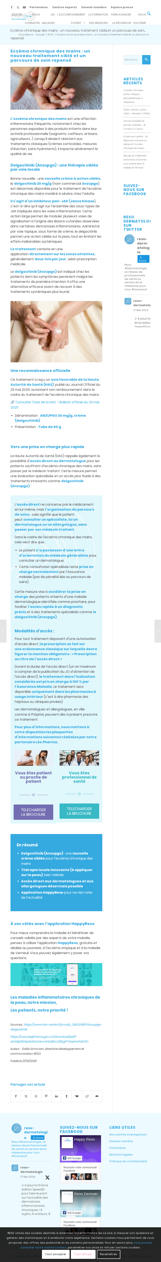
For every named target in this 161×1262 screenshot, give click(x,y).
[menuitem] (38, 7)
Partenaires (39, 7)
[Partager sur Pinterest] (46, 1096)
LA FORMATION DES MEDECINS (98, 16)
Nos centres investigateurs (128, 1134)
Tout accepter (55, 1254)
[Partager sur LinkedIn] (56, 1096)
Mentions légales (121, 1155)
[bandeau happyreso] (56, 974)
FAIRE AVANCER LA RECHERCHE (121, 16)
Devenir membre (93, 7)
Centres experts (64, 7)
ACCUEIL (17, 15)
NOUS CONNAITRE (32, 16)
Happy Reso (84, 1139)
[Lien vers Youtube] (24, 7)
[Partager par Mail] (97, 1096)
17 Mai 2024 (140, 310)
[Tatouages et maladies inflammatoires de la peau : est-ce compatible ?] (3, 631)
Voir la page (74, 1158)
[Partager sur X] (26, 1096)
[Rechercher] (149, 14)
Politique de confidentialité (128, 1161)
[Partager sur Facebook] (16, 1096)
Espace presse (122, 7)
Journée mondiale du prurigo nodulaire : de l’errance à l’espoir (134, 124)
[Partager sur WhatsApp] (36, 1096)
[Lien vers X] (18, 7)
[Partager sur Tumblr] (66, 1096)
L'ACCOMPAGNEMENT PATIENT (71, 16)
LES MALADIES (48, 16)
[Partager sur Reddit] (87, 1096)
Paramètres (108, 1254)
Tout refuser (83, 1254)
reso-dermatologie (144, 303)
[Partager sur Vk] (77, 1096)
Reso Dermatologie (90, 1194)
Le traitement (23, 249)
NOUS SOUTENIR (139, 16)
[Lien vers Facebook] (12, 7)
